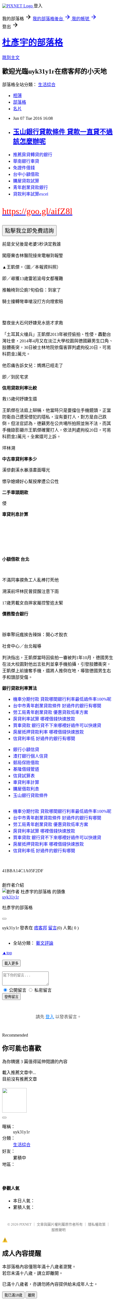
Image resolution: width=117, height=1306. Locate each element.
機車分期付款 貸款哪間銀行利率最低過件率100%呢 (62, 699)
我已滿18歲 (13, 1295)
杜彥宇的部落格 (32, 42)
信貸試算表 (24, 775)
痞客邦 (40, 928)
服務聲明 (58, 1230)
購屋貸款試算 (26, 181)
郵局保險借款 (26, 762)
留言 (52, 928)
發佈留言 (11, 997)
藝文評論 (44, 943)
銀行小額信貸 (26, 749)
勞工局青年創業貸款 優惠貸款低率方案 (50, 712)
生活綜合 (47, 84)
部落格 (19, 102)
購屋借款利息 (26, 789)
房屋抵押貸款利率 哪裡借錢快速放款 (48, 732)
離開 (31, 1295)
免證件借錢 (24, 167)
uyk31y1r (10, 897)
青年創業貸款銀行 (30, 187)
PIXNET (25, 1224)
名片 (17, 108)
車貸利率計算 (26, 782)
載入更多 (11, 963)
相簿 (17, 95)
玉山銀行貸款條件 (30, 795)
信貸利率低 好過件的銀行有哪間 (44, 738)
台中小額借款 (26, 174)
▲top (7, 952)
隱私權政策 (97, 1224)
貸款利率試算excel (30, 194)
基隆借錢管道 (26, 769)
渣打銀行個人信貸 (30, 756)
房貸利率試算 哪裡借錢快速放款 (44, 719)
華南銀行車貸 (26, 161)
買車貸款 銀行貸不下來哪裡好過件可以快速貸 (57, 725)
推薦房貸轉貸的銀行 (32, 154)
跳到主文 (11, 57)
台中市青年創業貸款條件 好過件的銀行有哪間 (57, 705)
